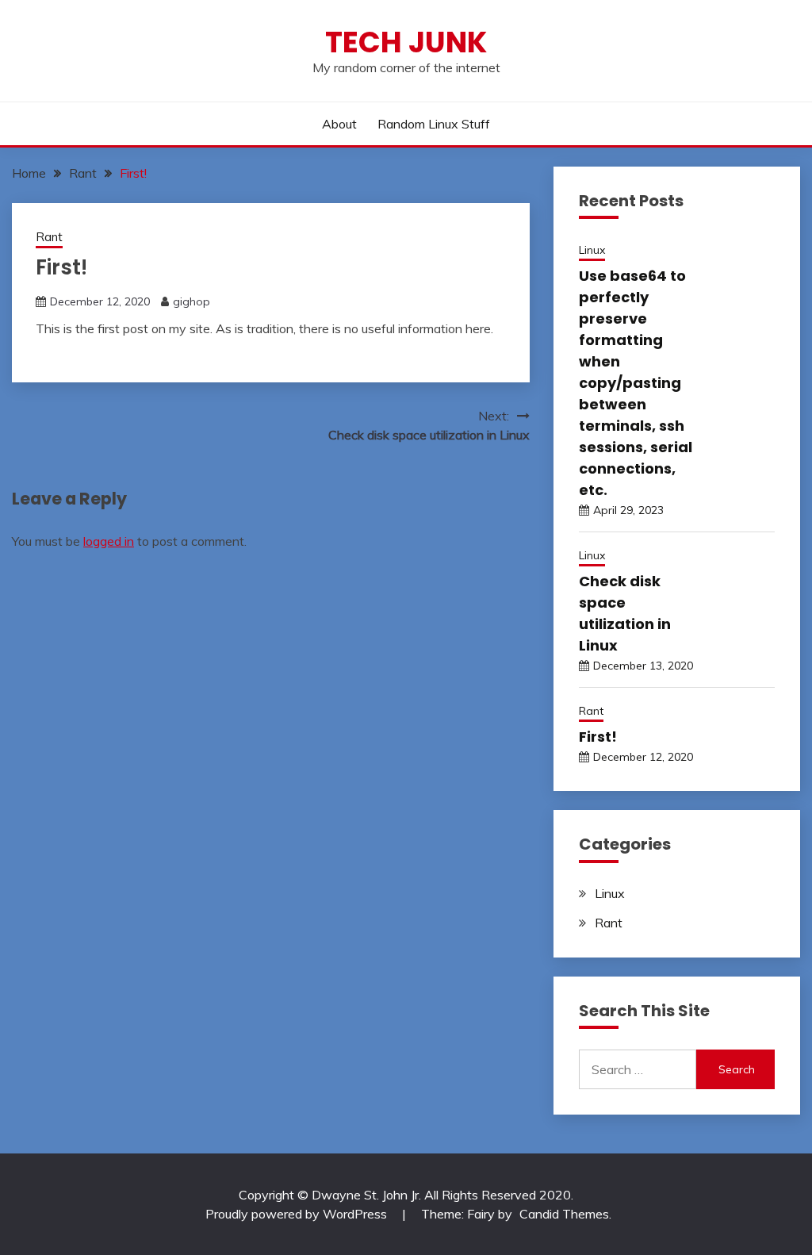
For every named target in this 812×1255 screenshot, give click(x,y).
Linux (592, 250)
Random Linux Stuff (433, 124)
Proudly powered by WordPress (297, 1214)
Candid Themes (564, 1214)
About (339, 124)
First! (598, 736)
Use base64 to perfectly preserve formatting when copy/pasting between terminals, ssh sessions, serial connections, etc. (635, 383)
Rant (49, 236)
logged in (108, 541)
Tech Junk (406, 42)
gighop (191, 301)
